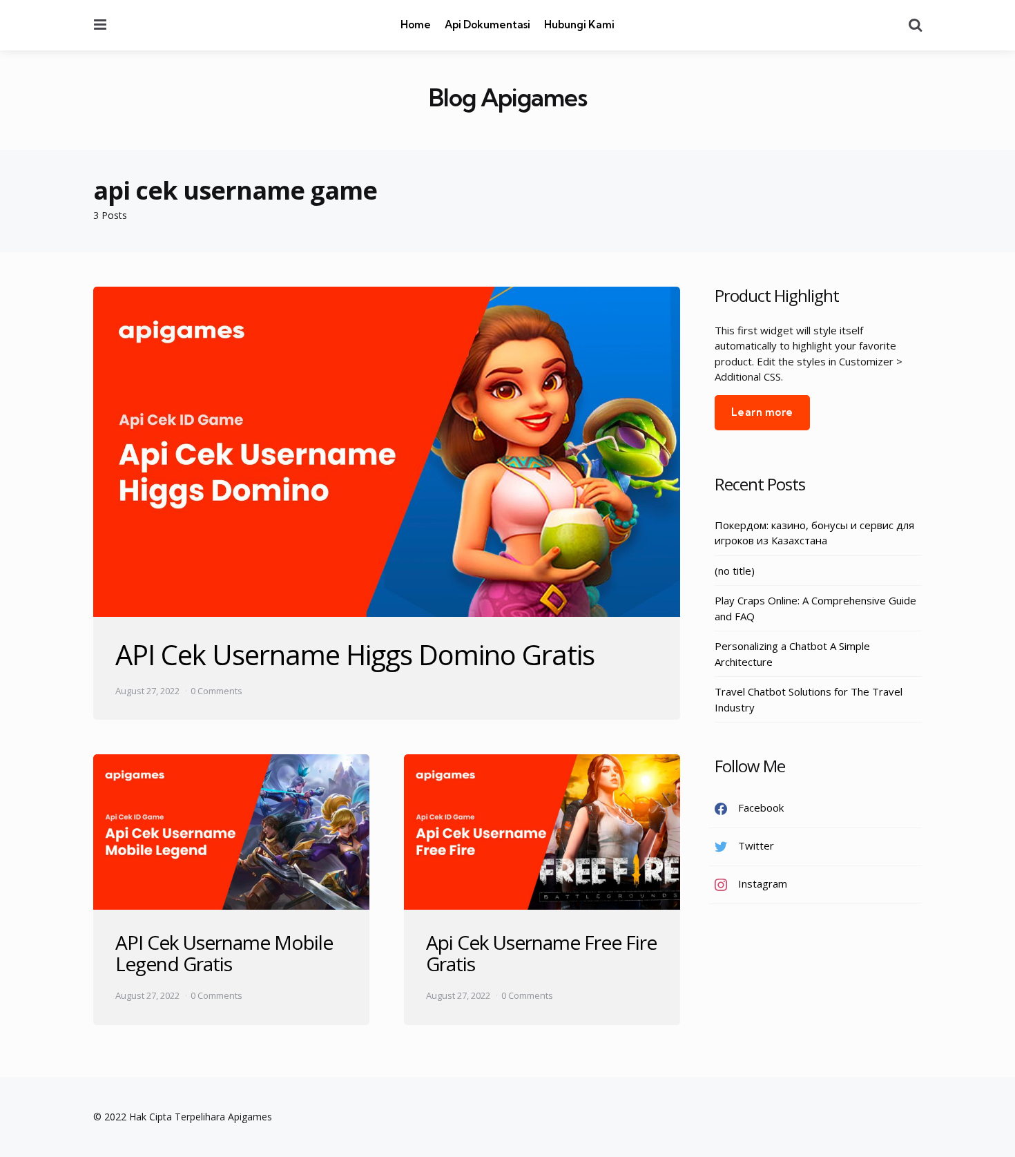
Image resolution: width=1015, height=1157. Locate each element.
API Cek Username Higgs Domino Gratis (354, 654)
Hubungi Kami (579, 24)
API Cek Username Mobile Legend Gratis (224, 953)
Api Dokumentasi (487, 24)
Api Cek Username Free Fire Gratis (541, 953)
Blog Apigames (508, 98)
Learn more (762, 412)
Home (415, 24)
